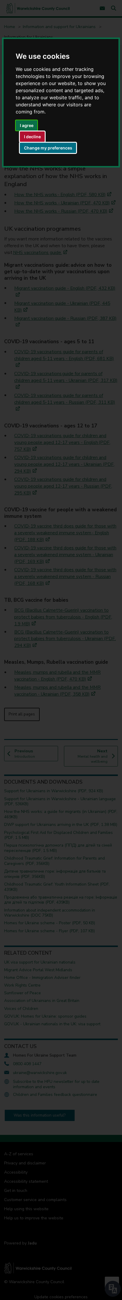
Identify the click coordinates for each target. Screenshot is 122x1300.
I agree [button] (26, 125)
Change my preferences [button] (48, 147)
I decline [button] (32, 136)
